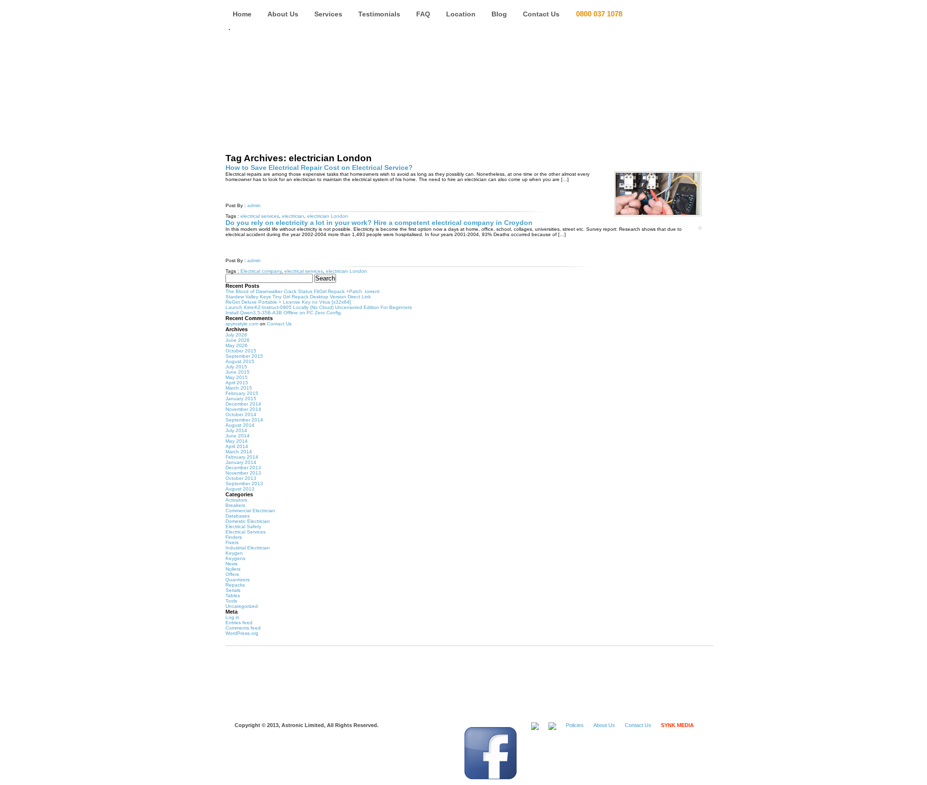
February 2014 (241, 457)
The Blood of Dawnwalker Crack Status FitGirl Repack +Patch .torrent (302, 291)
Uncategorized (241, 606)
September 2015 (244, 356)
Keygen (234, 553)
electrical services (259, 216)
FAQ (423, 14)
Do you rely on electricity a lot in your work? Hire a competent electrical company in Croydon (379, 222)
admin (254, 205)
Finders (233, 537)
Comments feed (243, 628)
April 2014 (236, 446)
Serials (232, 590)
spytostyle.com (241, 323)
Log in (232, 617)
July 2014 (236, 430)
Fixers (232, 542)
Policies (575, 725)
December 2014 (243, 404)
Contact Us (541, 14)
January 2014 (240, 462)
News (231, 563)
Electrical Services (245, 531)
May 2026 (236, 345)
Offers (232, 574)
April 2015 (236, 382)
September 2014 (244, 419)
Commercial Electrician (250, 510)
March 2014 (238, 451)
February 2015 (241, 393)
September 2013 (244, 483)
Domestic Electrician (247, 521)
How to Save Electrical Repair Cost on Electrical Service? (319, 167)
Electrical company (260, 271)
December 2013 (243, 467)
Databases (237, 516)
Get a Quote (666, 14)
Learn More (268, 192)
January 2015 (240, 398)
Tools (231, 600)
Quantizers (237, 579)
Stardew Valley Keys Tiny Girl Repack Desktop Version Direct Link (298, 296)
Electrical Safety (243, 526)
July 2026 (236, 334)
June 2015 (237, 372)
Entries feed (239, 622)
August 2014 (239, 425)
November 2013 (243, 473)
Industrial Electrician (247, 547)
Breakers (235, 505)
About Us (282, 14)
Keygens (235, 558)
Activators (236, 500)
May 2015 (236, 377)
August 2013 (239, 488)
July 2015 (236, 366)
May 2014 (236, 441)
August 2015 (239, 361)
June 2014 (237, 435)
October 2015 (240, 350)
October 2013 (240, 478)
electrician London (327, 216)
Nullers (232, 569)
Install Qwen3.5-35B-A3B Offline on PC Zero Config (283, 312)
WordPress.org (241, 633)
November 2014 (243, 409)
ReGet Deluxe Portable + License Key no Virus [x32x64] (288, 302)
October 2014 (240, 414)
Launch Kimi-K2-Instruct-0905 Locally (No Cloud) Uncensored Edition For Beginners (318, 307)
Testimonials (379, 14)
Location (461, 14)
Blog (499, 14)
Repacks (235, 585)
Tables (232, 595)
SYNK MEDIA (677, 725)
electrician (293, 216)
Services (328, 14)
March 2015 (238, 388)
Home (242, 14)
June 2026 (237, 340)
